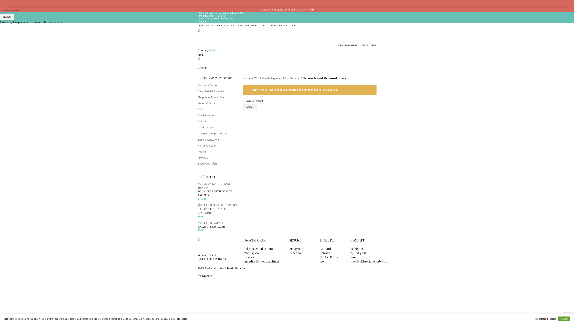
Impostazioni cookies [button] (545, 319)
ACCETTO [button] (564, 319)
